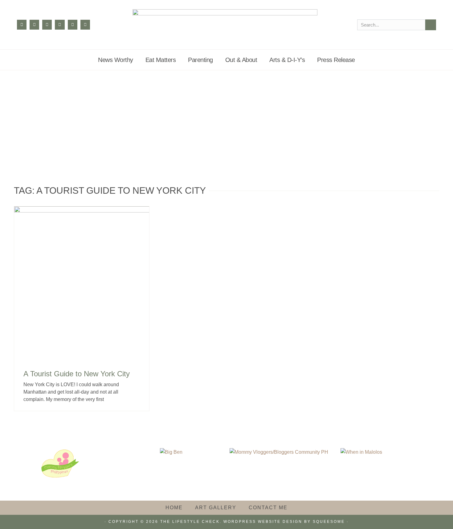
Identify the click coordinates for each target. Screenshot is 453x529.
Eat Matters (160, 59)
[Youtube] (72, 24)
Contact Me (268, 507)
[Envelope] (85, 24)
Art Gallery (215, 507)
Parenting (200, 59)
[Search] (430, 24)
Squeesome (329, 521)
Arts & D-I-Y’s (287, 59)
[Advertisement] (226, 116)
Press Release (336, 59)
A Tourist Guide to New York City (76, 374)
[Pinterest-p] (59, 24)
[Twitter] (47, 24)
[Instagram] (34, 24)
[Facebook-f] (22, 24)
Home (174, 507)
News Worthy (115, 59)
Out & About (241, 59)
